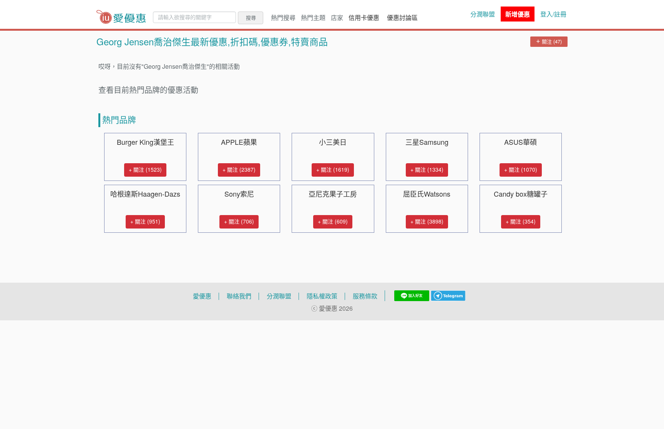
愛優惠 (202, 296)
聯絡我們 (239, 296)
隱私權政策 (322, 296)
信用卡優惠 (364, 17)
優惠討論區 (402, 17)
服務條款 (365, 296)
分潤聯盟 (482, 14)
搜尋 (251, 17)
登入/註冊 (553, 14)
